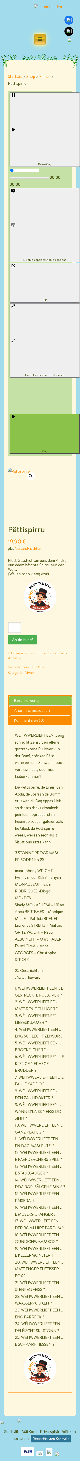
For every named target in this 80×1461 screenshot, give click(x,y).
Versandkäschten (28, 548)
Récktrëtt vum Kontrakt (50, 1438)
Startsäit (15, 76)
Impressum (19, 1438)
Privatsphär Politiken (58, 1431)
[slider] (24, 170)
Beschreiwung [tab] (26, 700)
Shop (30, 76)
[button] (31, 476)
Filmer (44, 76)
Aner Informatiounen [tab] (32, 710)
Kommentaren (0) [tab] (29, 720)
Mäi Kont (29, 1431)
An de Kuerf (22, 639)
